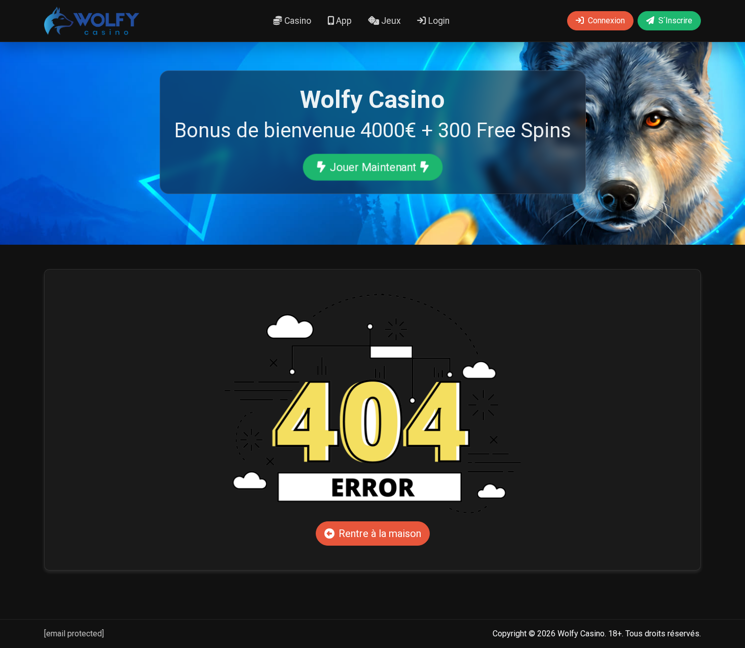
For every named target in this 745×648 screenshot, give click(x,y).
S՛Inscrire (675, 20)
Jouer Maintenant (372, 167)
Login (438, 21)
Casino (296, 21)
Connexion (606, 20)
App (343, 21)
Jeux (390, 21)
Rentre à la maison (380, 533)
